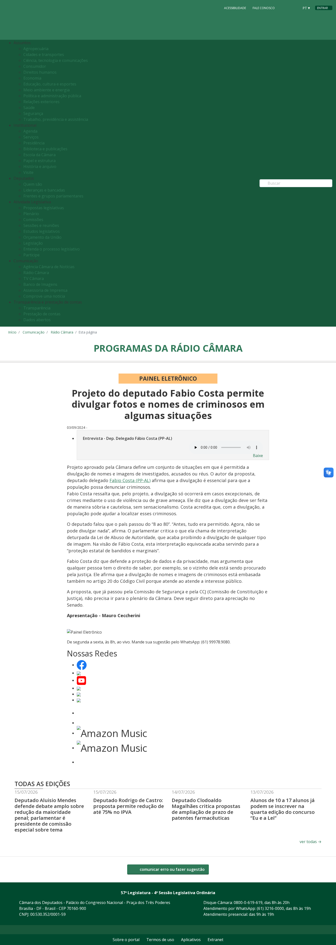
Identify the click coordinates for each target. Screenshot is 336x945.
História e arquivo (39, 166)
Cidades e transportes (43, 54)
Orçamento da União (42, 237)
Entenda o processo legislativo (51, 249)
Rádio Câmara (36, 272)
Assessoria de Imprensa (45, 290)
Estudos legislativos (41, 231)
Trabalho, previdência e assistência (55, 119)
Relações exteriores (41, 101)
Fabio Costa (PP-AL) (130, 480)
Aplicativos (191, 939)
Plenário (31, 213)
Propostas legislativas (43, 207)
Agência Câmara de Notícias (49, 266)
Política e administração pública (52, 95)
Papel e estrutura (39, 160)
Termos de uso (160, 939)
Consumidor (34, 66)
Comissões (33, 219)
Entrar (322, 8)
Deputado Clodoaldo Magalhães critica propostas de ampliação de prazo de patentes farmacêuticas (206, 809)
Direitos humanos (40, 72)
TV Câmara (33, 278)
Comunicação (34, 332)
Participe (31, 255)
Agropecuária (35, 48)
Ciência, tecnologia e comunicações (55, 60)
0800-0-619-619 (248, 902)
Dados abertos (37, 319)
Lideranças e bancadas (44, 190)
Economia (32, 78)
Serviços (31, 137)
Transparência (36, 308)
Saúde (29, 107)
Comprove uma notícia (44, 296)
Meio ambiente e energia (46, 90)
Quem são (32, 184)
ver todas (310, 841)
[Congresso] (284, 7)
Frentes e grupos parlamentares (53, 196)
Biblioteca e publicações (45, 149)
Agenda (30, 131)
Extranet (215, 939)
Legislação (33, 243)
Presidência (34, 143)
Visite (28, 172)
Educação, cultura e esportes (49, 84)
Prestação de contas (42, 314)
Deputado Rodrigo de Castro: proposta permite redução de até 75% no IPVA (128, 806)
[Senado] (294, 7)
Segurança (33, 113)
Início (12, 332)
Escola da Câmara (39, 154)
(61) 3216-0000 (270, 908)
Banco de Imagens (40, 284)
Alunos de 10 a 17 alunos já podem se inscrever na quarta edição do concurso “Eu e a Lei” (282, 809)
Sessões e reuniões (41, 225)
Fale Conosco (264, 8)
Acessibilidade (235, 8)
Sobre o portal (126, 939)
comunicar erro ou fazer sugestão (172, 869)
